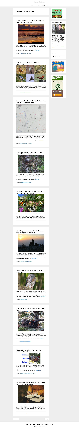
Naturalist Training (28, 53)
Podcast (30, 143)
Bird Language (24, 53)
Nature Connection (29, 261)
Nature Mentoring (39, 2)
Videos (34, 373)
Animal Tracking (22, 143)
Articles (21, 53)
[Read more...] (37, 50)
